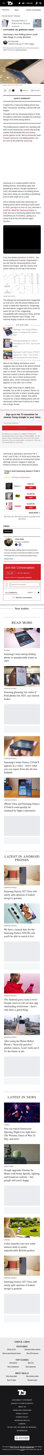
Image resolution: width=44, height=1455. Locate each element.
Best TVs (31, 1362)
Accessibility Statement (22, 1400)
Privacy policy (22, 1413)
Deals (16, 10)
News (32, 44)
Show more (33, 513)
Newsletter (37, 90)
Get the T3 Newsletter (33, 10)
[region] (22, 581)
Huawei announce (11, 138)
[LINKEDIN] (20, 544)
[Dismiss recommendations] (41, 16)
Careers (22, 1424)
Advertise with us (22, 1420)
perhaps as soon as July (21, 207)
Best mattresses (31, 1366)
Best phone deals (11, 1376)
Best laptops (13, 1362)
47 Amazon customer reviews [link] (21, 477)
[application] (22, 238)
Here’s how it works (21, 50)
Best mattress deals (32, 1376)
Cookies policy (22, 1417)
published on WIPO (26, 257)
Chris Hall (14, 41)
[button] (22, 486)
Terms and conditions (22, 1410)
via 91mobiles (19, 216)
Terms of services (27, 434)
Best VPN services (32, 1353)
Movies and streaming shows (12, 1353)
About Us (22, 1407)
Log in (19, 573)
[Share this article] (5, 90)
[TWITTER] (17, 544)
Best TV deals (11, 1380)
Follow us (25, 90)
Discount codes (32, 1380)
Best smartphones (13, 1366)
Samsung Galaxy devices (32, 1349)
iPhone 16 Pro (11, 1349)
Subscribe (29, 3)
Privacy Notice (29, 436)
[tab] (11, 592)
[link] (9, 486)
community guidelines (24, 577)
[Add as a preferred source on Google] (22, 1438)
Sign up (26, 573)
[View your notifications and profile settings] (19, 3)
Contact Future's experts (22, 1403)
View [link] (30, 487)
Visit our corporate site (27, 1447)
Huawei (14, 374)
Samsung (28, 141)
